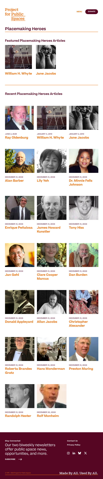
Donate (91, 12)
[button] (79, 12)
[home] (17, 14)
